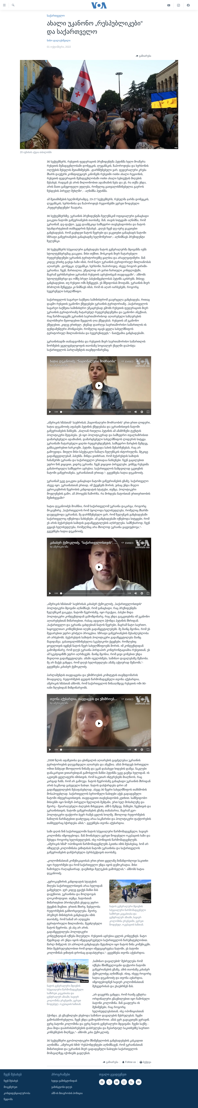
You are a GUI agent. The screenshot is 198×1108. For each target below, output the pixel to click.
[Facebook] (188, 5)
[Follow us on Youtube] (117, 1082)
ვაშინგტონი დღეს (61, 1087)
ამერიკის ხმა (60, 365)
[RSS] (131, 1082)
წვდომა (8, 1099)
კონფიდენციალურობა (17, 1093)
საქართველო (56, 15)
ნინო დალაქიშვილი (58, 40)
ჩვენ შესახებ (11, 1080)
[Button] (143, 56)
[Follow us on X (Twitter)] (109, 1082)
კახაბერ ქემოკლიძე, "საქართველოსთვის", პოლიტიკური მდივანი (98, 542)
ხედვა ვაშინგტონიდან (64, 1080)
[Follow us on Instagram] (124, 1082)
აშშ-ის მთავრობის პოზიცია (67, 1093)
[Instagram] (178, 5)
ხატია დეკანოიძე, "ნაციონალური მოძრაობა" (83, 361)
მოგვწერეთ (10, 1087)
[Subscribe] (139, 1082)
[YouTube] (169, 5)
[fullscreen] (148, 412)
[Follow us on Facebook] (102, 1082)
